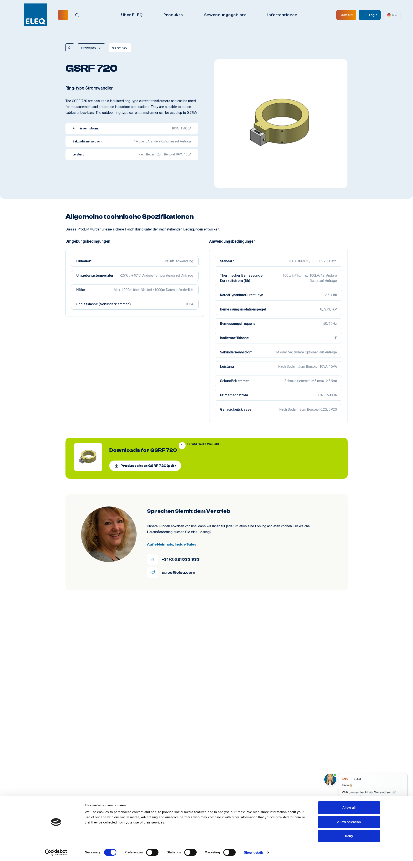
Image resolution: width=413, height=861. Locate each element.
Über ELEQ (132, 15)
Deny (349, 836)
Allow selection (349, 822)
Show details (254, 852)
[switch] (152, 852)
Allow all (349, 807)
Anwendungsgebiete (225, 15)
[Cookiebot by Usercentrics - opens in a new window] (56, 852)
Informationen (282, 15)
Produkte (173, 15)
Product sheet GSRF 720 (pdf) (148, 466)
